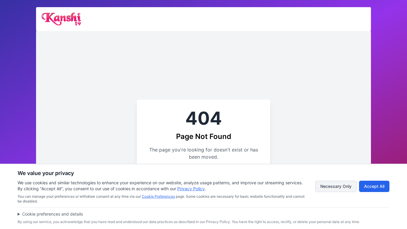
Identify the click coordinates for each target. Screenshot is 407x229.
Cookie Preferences (158, 196)
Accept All (374, 186)
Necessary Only (336, 186)
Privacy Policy (191, 188)
